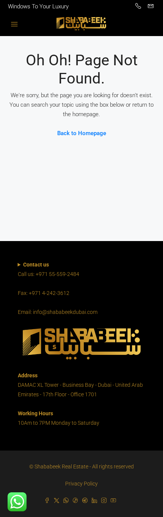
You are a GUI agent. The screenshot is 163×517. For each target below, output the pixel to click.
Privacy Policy (81, 484)
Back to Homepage (81, 133)
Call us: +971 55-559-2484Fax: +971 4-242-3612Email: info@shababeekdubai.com (57, 288)
